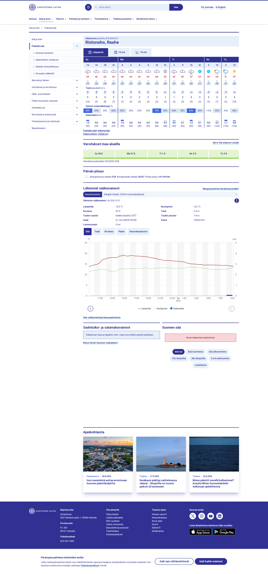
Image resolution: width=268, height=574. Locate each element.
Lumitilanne (201, 365)
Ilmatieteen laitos (146, 19)
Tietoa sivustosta (114, 524)
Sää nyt (178, 351)
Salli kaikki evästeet (211, 561)
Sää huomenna (195, 351)
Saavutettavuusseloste (117, 527)
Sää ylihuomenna (217, 351)
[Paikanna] (88, 7)
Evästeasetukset (114, 534)
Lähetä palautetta (114, 517)
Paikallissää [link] (50, 28)
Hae (176, 7)
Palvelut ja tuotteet (79, 19)
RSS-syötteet (112, 521)
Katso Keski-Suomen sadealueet (100, 342)
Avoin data (157, 521)
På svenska (207, 7)
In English (221, 7)
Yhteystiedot (112, 514)
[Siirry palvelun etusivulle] (54, 7)
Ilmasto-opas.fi (159, 514)
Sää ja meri (45, 19)
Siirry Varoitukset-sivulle (226, 142)
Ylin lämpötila (179, 358)
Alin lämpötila (198, 358)
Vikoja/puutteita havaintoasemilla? (221, 188)
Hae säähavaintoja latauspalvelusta (101, 317)
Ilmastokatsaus (159, 517)
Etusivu (33, 19)
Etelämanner (158, 531)
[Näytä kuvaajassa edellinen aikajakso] (90, 308)
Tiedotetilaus (112, 531)
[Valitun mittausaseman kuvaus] (236, 200)
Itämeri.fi (156, 527)
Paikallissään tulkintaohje (96, 130)
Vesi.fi (155, 524)
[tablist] (161, 52)
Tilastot (60, 19)
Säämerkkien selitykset (95, 134)
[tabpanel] (161, 92)
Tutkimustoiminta (122, 19)
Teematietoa (101, 19)
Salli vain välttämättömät (174, 561)
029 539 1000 (67, 541)
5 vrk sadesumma (220, 358)
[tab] (95, 52)
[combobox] (133, 7)
